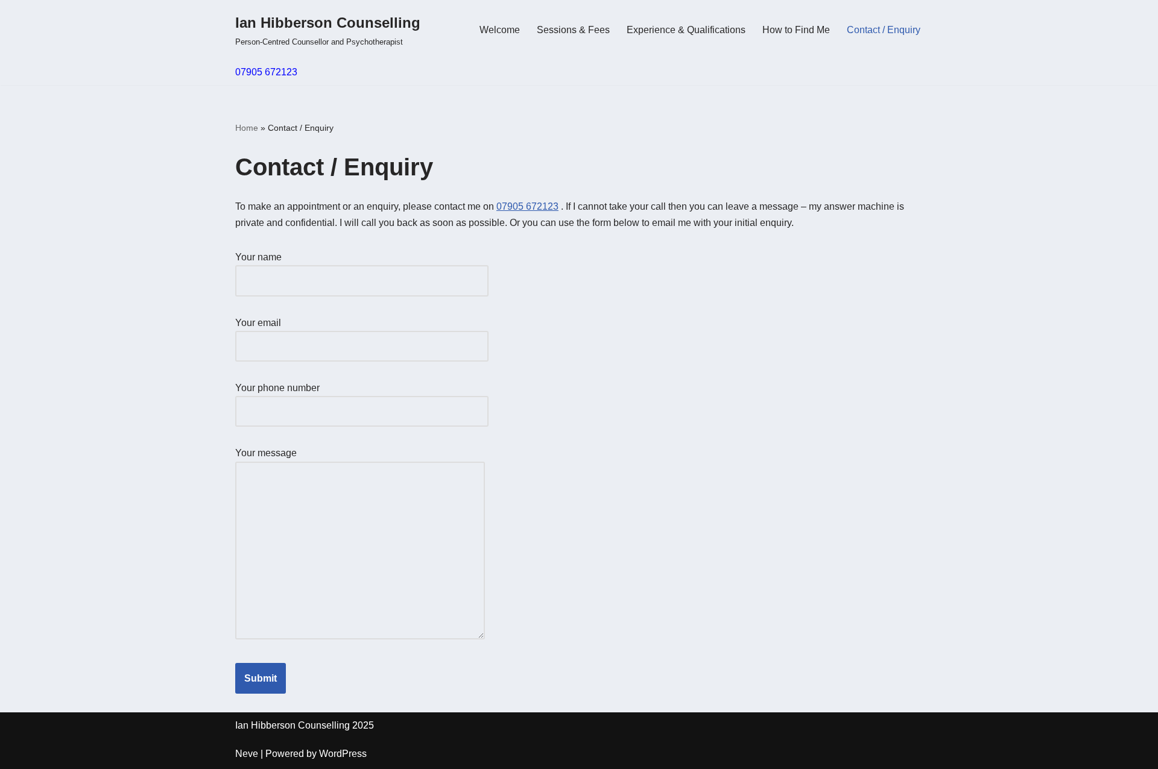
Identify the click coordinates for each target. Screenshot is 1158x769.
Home (246, 128)
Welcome (499, 30)
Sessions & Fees (573, 30)
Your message (266, 453)
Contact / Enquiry (883, 30)
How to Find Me (796, 30)
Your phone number (277, 388)
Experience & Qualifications (686, 30)
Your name (258, 257)
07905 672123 (266, 72)
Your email (258, 323)
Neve (246, 754)
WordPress (343, 754)
